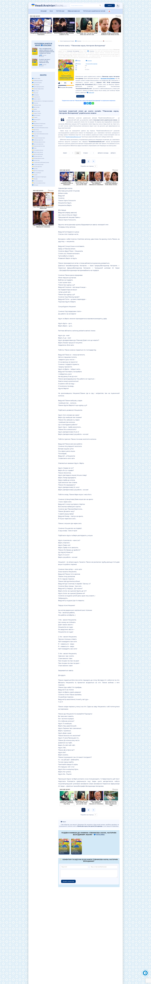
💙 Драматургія (36, 119)
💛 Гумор (34, 109)
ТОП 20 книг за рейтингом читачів (94, 11)
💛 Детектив (35, 129)
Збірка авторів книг (74, 11)
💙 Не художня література (39, 176)
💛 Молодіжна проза (37, 150)
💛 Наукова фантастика (38, 146)
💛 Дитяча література (38, 170)
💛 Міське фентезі (37, 166)
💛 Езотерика (35, 84)
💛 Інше (34, 121)
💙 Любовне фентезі (37, 140)
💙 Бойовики (35, 94)
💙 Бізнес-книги (36, 99)
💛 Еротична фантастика (38, 183)
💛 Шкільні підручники (38, 88)
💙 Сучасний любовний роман (40, 127)
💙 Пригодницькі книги (38, 86)
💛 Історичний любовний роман (40, 162)
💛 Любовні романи (37, 80)
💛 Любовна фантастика (38, 142)
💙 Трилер (35, 168)
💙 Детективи (35, 107)
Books (51, 5)
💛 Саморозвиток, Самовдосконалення (42, 101)
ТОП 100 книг (60, 11)
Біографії (44, 11)
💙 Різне (34, 148)
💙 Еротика (35, 135)
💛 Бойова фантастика (38, 158)
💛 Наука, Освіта (36, 113)
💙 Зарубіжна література (38, 123)
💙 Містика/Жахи (36, 172)
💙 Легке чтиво (36, 78)
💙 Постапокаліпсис (37, 181)
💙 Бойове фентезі (37, 156)
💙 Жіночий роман (37, 131)
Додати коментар (68, 881)
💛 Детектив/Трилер (37, 154)
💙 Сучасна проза (37, 82)
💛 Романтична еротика (38, 137)
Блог (51, 11)
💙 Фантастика (36, 111)
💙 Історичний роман (37, 164)
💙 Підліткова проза (37, 152)
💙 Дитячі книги (36, 115)
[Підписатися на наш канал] (109, 11)
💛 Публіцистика (36, 105)
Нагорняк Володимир (73, 51)
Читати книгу (80, 96)
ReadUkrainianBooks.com (73, 137)
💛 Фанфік (35, 178)
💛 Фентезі (35, 92)
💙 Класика (35, 103)
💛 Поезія (34, 117)
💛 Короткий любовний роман (40, 133)
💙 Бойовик (35, 185)
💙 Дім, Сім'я (35, 90)
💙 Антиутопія (35, 160)
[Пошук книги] (100, 5)
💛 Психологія (36, 97)
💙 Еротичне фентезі (37, 144)
